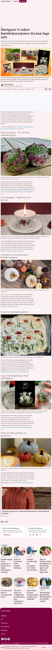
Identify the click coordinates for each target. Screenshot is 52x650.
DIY (2, 619)
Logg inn (16, 1)
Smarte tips (4, 623)
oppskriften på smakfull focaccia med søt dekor (13, 372)
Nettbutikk (4, 630)
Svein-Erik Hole (45, 643)
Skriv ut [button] (8, 535)
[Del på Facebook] (46, 89)
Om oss (3, 634)
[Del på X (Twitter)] (48, 89)
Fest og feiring (5, 626)
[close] (49, 647)
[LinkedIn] (36, 534)
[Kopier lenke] (40, 534)
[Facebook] (29, 534)
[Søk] (11, 1)
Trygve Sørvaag (16, 644)
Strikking (3, 616)
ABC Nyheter (16, 643)
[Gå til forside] (5, 1)
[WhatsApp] (33, 534)
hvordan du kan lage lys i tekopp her (14, 251)
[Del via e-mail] (50, 89)
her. (27, 372)
